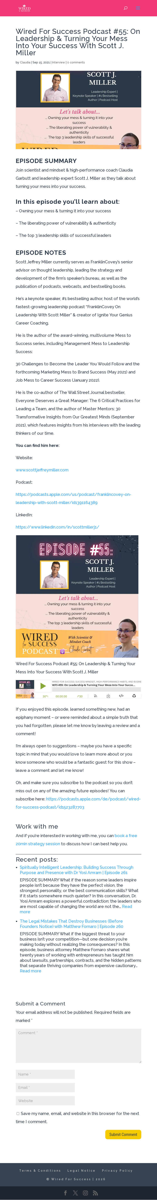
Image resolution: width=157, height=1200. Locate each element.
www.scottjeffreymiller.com (42, 470)
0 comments (76, 62)
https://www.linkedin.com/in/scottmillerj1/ (57, 527)
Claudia (25, 62)
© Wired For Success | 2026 (76, 1179)
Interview (58, 62)
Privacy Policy (117, 1170)
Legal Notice (81, 1170)
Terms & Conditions (40, 1170)
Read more (30, 970)
